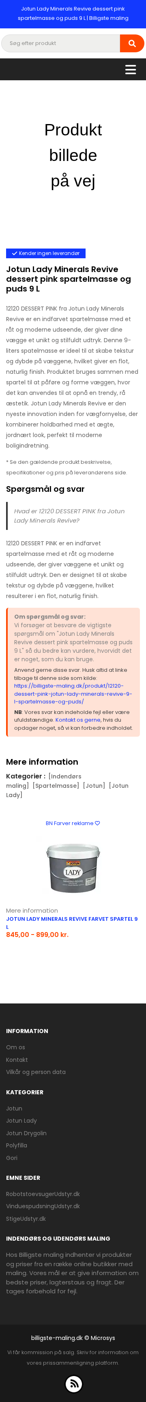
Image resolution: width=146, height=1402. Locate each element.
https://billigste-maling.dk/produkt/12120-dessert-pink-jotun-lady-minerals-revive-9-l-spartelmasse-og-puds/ (73, 693)
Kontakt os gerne (78, 720)
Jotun (14, 1108)
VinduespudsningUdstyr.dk (43, 1206)
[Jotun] (94, 786)
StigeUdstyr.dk (26, 1219)
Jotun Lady (21, 1121)
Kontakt (17, 1060)
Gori (11, 1158)
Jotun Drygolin (26, 1133)
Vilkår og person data (36, 1072)
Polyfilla (16, 1145)
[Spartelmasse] (55, 786)
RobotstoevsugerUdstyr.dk (43, 1194)
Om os (15, 1047)
